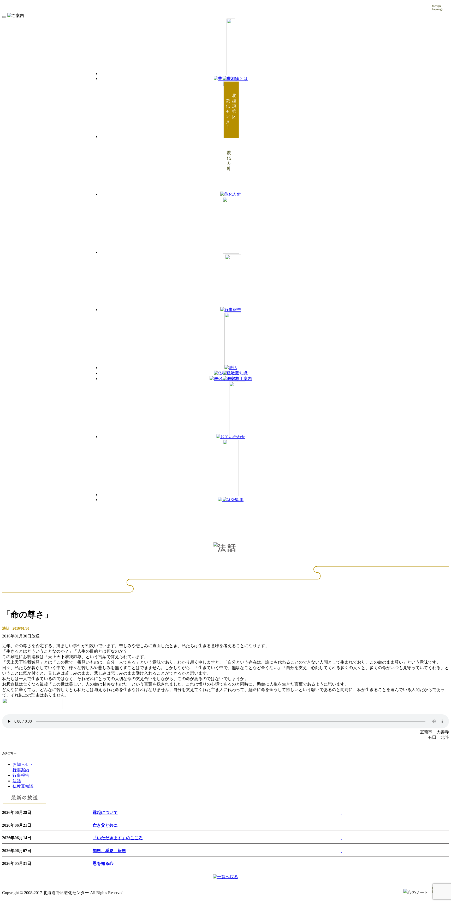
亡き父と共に (105, 825)
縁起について (105, 812)
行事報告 (21, 775)
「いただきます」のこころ (118, 838)
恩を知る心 (103, 863)
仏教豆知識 (23, 786)
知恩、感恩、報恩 (109, 850)
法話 (5, 628)
